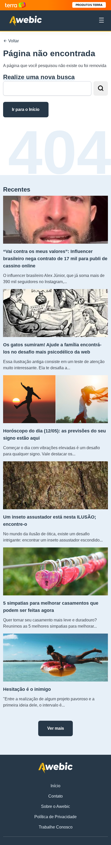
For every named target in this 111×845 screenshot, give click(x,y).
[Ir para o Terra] (15, 5)
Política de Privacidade (55, 817)
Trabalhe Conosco (56, 827)
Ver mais (55, 728)
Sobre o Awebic (55, 806)
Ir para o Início (25, 109)
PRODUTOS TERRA (89, 4)
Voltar (13, 41)
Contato (55, 796)
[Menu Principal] (101, 20)
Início (55, 786)
